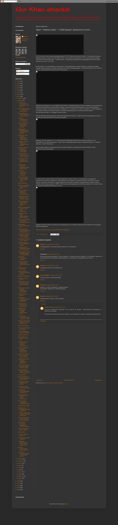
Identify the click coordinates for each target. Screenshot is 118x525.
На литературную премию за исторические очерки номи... (23, 149)
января (20, 478)
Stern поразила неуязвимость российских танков (23, 402)
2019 (18, 90)
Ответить (42, 249)
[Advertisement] (77, 364)
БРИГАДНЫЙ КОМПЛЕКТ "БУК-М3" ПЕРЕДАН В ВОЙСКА (23, 131)
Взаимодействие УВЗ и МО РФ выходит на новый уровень (24, 253)
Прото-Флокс (21, 432)
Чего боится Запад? (23, 325)
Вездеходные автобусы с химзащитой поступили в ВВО (23, 424)
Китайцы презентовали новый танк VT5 (23, 449)
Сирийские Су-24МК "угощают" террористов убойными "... (23, 361)
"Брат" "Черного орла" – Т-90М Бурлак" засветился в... (24, 110)
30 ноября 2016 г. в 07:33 (53, 254)
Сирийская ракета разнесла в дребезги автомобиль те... (23, 343)
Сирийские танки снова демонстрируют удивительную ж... (23, 215)
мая (19, 469)
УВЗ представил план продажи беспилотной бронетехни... (24, 290)
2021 (18, 85)
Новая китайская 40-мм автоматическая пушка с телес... (24, 378)
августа (20, 463)
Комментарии (21, 73)
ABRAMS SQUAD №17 (24, 276)
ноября (20, 100)
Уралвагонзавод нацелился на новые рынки (22, 305)
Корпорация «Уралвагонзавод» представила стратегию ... (23, 299)
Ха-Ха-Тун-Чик (48, 307)
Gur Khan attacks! (42, 9)
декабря (20, 98)
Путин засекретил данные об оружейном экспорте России (23, 192)
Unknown (42, 244)
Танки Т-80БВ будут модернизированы (23, 332)
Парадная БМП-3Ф (23, 334)
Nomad (25, 36)
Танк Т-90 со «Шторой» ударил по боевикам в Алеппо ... (23, 454)
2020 (18, 87)
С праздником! (22, 374)
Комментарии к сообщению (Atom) (54, 383)
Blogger (66, 504)
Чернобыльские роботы (22, 294)
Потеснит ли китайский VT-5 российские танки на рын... (23, 104)
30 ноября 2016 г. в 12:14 (55, 275)
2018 (18, 92)
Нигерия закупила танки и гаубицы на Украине (24, 244)
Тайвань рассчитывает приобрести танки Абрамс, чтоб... (24, 322)
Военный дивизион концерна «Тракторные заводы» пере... (23, 350)
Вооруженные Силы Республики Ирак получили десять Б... (23, 283)
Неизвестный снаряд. (24, 405)
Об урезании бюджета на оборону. (24, 328)
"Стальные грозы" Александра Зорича (24, 387)
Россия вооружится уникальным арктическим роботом (23, 125)
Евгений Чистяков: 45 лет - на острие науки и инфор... (23, 355)
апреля (20, 472)
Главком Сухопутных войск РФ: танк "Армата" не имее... (24, 198)
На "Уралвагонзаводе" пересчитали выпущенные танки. (24, 221)
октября (20, 459)
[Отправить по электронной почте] (51, 234)
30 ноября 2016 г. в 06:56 (52, 244)
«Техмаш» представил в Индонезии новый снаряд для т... (24, 414)
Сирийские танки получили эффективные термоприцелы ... (23, 137)
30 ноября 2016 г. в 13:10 (52, 285)
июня (19, 467)
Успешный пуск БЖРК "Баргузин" (24, 438)
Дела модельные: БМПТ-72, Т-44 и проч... (23, 338)
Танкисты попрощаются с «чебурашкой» (23, 120)
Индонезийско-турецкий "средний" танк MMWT (24, 409)
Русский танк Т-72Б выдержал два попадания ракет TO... (23, 160)
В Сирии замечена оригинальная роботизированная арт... (24, 263)
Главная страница (69, 380)
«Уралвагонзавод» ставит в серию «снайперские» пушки (23, 179)
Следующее (39, 380)
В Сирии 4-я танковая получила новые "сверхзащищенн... (24, 235)
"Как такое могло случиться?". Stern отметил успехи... (23, 155)
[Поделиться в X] (55, 234)
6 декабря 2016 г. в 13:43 (59, 307)
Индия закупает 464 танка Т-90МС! (23, 429)
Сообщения (21, 71)
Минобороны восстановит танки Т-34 (23, 226)
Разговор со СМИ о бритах (23, 279)
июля (19, 465)
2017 (18, 94)
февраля (20, 476)
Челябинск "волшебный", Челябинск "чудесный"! (22, 172)
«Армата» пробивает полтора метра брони (23, 187)
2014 (18, 483)
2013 (18, 485)
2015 (18, 481)
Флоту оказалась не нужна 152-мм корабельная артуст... (23, 203)
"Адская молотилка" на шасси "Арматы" (24, 239)
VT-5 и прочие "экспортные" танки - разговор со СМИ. (24, 317)
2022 (18, 83)
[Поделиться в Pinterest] (58, 234)
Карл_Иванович (44, 275)
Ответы (44, 304)
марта (20, 474)
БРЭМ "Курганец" (22, 183)
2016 (18, 96)
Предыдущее (98, 380)
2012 (18, 487)
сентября (21, 461)
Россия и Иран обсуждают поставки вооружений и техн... (22, 311)
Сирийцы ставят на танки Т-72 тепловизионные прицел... (23, 143)
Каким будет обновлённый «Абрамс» (22, 258)
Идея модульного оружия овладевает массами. (24, 273)
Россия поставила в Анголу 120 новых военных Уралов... (23, 419)
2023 (18, 81)
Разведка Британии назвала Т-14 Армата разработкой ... (23, 397)
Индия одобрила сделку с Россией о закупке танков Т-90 (24, 371)
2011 (18, 489)
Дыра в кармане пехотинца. (22, 268)
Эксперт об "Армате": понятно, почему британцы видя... (23, 366)
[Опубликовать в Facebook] (56, 234)
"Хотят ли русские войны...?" (23, 435)
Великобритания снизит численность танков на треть (24, 115)
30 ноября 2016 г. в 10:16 (52, 265)
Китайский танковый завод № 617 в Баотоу (23, 383)
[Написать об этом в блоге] (53, 234)
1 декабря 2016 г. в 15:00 (52, 296)
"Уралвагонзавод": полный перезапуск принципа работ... (24, 231)
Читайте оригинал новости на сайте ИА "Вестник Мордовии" (53, 229)
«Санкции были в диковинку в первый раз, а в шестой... (24, 249)
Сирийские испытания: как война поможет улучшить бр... (23, 443)
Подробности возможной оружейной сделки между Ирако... (23, 166)
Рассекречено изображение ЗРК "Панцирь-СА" (23, 391)
